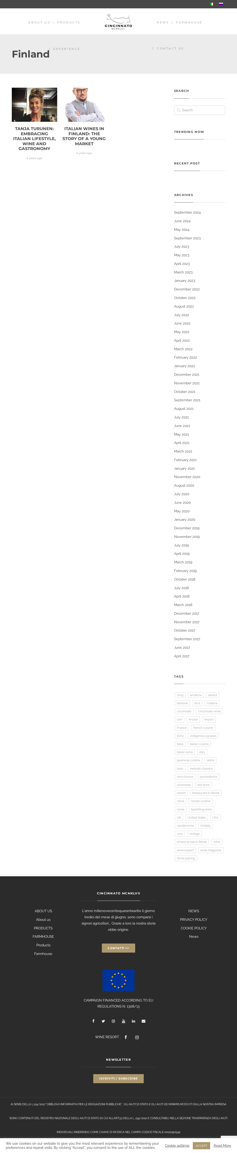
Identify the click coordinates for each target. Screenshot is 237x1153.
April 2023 (182, 264)
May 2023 (181, 255)
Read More (222, 1145)
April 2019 (182, 554)
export (209, 719)
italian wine (185, 752)
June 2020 (182, 503)
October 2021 (184, 392)
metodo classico (201, 768)
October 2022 (185, 298)
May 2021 (181, 434)
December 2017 (186, 613)
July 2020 (181, 494)
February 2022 (185, 357)
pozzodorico (208, 776)
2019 (180, 695)
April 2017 (181, 656)
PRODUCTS (43, 928)
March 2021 (183, 451)
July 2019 (181, 545)
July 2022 (181, 315)
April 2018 (182, 596)
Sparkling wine (201, 809)
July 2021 (181, 417)
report (181, 793)
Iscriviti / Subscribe (118, 1078)
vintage (194, 833)
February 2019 (185, 571)
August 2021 (183, 409)
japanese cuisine (188, 760)
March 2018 (183, 605)
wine (216, 842)
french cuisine (203, 727)
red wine (203, 785)
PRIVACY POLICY (193, 920)
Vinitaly (205, 825)
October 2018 (184, 579)
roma (180, 801)
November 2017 (187, 622)
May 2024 (181, 230)
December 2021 (186, 375)
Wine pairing (186, 858)
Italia (180, 744)
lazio (180, 768)
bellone (182, 703)
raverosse (184, 785)
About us (39, 22)
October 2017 (184, 630)
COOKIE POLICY (194, 928)
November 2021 (187, 383)
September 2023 (187, 238)
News (163, 22)
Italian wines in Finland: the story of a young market (84, 136)
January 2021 (184, 468)
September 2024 (187, 212)
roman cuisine (201, 801)
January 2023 (184, 281)
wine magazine (210, 850)
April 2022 (182, 340)
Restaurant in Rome (205, 793)
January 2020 (184, 519)
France (182, 727)
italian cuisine (199, 744)
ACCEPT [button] (201, 1145)
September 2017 (187, 639)
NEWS (193, 911)
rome (180, 809)
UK (179, 817)
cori (179, 719)
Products (68, 22)
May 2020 (182, 511)
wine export (185, 850)
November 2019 (187, 537)
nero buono (185, 776)
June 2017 (182, 648)
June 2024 (182, 221)
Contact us (170, 48)
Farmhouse (189, 22)
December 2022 (187, 289)
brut (197, 703)
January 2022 (184, 366)
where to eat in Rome (192, 842)
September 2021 (187, 400)
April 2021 (181, 443)
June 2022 (182, 323)
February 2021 (185, 460)
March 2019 (183, 562)
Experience (66, 49)
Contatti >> (118, 948)
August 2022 (184, 306)
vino (180, 833)
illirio (180, 736)
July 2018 (181, 588)
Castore (212, 703)
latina (210, 760)
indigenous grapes (203, 736)
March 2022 (183, 349)
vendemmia (185, 825)
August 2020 (184, 485)
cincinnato (184, 711)
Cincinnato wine (209, 711)
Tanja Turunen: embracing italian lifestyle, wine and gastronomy (34, 138)
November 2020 (187, 477)
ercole (193, 719)
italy (202, 752)
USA (215, 817)
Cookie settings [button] (177, 1145)
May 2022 (181, 332)
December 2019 (187, 528)
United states (196, 817)
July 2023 (181, 246)
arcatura (196, 695)
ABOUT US (43, 911)
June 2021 (182, 426)
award (212, 695)
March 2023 (183, 272)
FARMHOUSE (43, 937)
